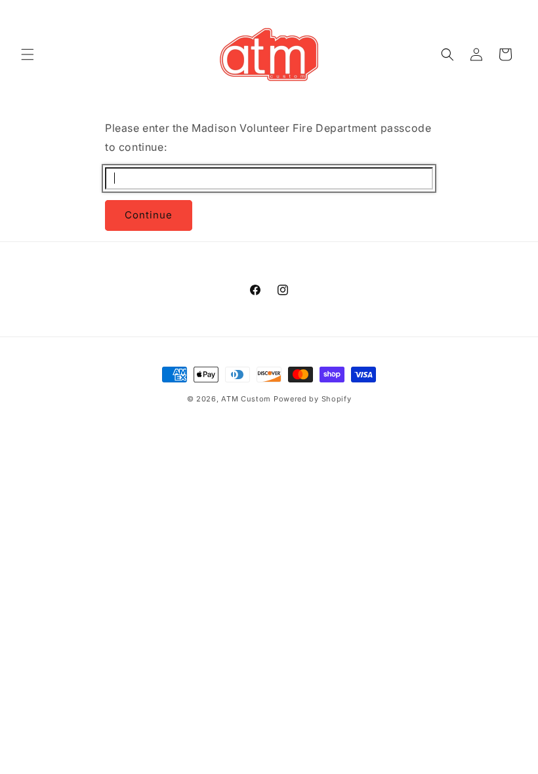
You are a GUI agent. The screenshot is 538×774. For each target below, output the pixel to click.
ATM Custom (246, 398)
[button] (27, 54)
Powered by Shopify (313, 398)
